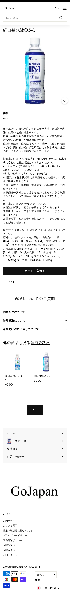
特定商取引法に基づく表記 (17, 530)
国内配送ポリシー (12, 540)
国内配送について (14, 312)
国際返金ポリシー (12, 550)
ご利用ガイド (10, 520)
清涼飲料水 (40, 342)
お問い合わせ (10, 555)
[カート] (57, 8)
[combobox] (35, 18)
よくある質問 (10, 525)
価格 (6, 113)
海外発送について (14, 320)
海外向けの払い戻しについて (21, 329)
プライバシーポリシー (15, 535)
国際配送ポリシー (12, 545)
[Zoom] (64, 100)
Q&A (11, 282)
